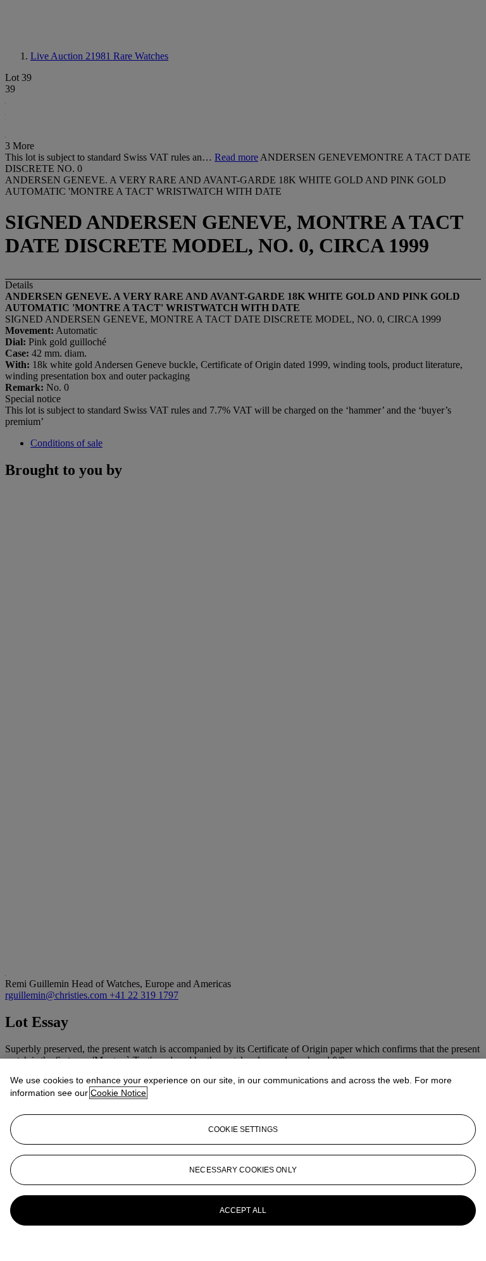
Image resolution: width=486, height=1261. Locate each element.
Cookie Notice (118, 1093)
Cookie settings (243, 1129)
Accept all (243, 1210)
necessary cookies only (243, 1170)
